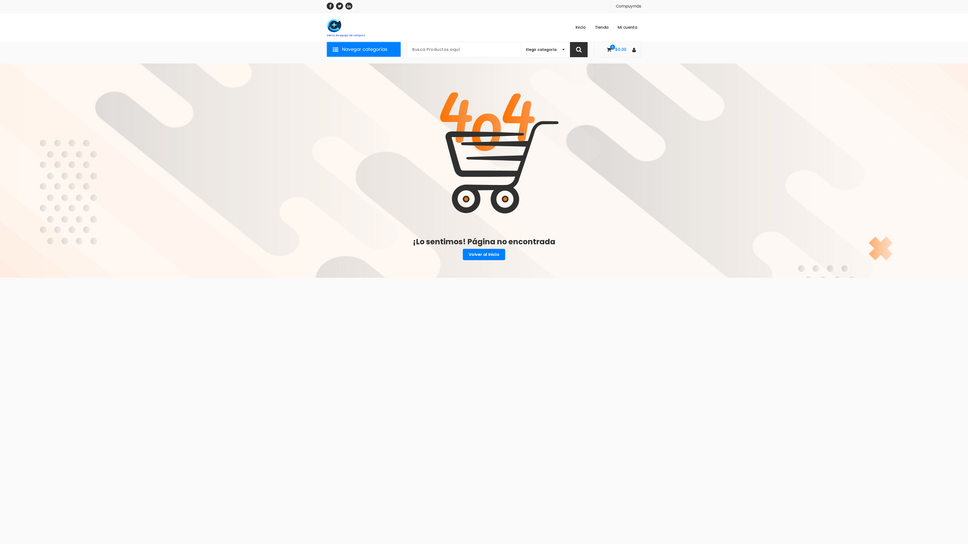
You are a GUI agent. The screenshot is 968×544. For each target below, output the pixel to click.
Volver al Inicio (484, 254)
